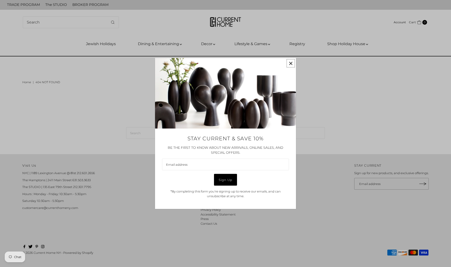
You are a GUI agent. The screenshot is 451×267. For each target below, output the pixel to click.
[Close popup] (291, 63)
